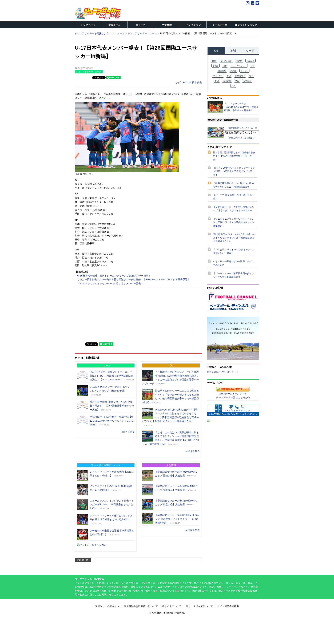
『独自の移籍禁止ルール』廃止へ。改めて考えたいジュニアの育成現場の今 (233, 185)
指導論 (215, 66)
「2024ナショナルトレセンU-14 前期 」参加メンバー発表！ (110, 283)
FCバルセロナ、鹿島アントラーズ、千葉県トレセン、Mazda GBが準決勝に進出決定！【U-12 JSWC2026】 (111, 375)
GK (252, 66)
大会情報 (167, 24)
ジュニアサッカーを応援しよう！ (93, 33)
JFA (184, 82)
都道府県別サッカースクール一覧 (242, 128)
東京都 (233, 71)
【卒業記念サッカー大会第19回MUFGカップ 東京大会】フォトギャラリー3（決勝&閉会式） (177, 519)
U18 (229, 76)
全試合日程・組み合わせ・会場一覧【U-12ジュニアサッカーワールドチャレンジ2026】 (112, 420)
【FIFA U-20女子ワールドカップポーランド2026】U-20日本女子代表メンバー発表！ (234, 171)
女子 (251, 76)
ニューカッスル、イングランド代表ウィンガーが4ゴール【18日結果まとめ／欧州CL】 (112, 504)
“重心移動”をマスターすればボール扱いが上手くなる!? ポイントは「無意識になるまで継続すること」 (234, 238)
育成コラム (114, 24)
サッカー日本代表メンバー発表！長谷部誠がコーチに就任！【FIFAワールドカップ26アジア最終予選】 (133, 279)
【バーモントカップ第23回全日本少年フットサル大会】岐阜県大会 (233, 275)
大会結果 (227, 81)
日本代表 (197, 82)
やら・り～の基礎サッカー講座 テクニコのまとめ (233, 263)
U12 (217, 81)
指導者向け (240, 76)
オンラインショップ (246, 24)
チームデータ (219, 24)
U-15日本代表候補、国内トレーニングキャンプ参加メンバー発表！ (114, 275)
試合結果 (250, 61)
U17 (189, 82)
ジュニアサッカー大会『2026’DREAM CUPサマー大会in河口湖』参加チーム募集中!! (241, 107)
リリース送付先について (199, 606)
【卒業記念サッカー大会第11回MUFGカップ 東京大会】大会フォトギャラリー (233, 209)
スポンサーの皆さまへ (107, 606)
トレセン (244, 71)
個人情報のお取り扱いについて (141, 606)
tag (216, 50)
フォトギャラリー (238, 66)
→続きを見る (127, 431)
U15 (237, 81)
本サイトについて (172, 606)
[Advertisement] (101, 315)
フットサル (218, 76)
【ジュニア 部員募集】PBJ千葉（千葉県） (232, 197)
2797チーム (225, 393)
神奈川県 (222, 71)
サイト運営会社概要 (228, 606)
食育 (214, 61)
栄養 (225, 66)
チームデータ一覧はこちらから (233, 397)
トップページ (88, 24)
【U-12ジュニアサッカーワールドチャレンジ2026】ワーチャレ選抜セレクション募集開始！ (233, 222)
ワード (250, 50)
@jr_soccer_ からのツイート (223, 371)
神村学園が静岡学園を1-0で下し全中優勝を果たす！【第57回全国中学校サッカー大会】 (112, 405)
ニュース (141, 24)
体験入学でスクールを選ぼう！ (242, 138)
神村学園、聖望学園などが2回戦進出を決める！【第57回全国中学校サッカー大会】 (234, 156)
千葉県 (239, 61)
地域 (233, 50)
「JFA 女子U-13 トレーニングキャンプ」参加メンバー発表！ (234, 251)
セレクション (193, 24)
